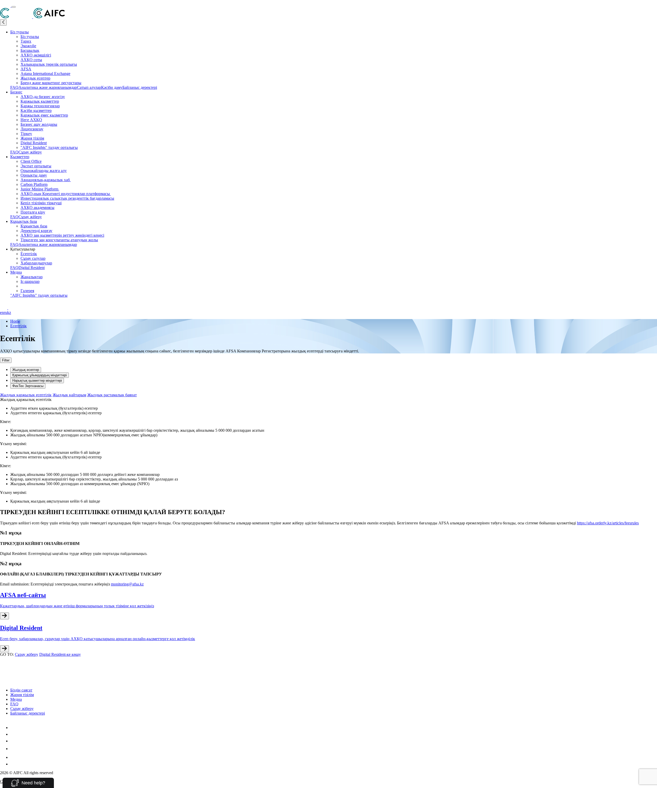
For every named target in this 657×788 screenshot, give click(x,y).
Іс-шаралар (30, 281)
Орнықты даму (34, 175)
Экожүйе (28, 46)
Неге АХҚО (31, 120)
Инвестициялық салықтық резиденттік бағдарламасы (67, 198)
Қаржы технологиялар (40, 106)
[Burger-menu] (14, 7)
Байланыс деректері (139, 87)
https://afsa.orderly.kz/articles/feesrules (608, 523)
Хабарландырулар (36, 263)
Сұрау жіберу (30, 152)
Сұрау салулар (33, 258)
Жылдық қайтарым (69, 395)
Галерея (27, 291)
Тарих (26, 41)
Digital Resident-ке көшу (60, 654)
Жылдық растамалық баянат (112, 395)
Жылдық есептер (35, 78)
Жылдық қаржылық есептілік (26, 395)
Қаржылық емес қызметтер (44, 115)
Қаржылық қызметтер (40, 101)
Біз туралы (19, 32)
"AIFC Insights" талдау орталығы (49, 147)
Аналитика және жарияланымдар (47, 87)
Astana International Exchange (45, 73)
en (2, 312)
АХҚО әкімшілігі (36, 55)
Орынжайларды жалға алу (44, 170)
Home (15, 321)
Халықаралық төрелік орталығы (49, 64)
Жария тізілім (32, 138)
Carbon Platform (34, 184)
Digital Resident (34, 143)
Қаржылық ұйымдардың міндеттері (39, 375)
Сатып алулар (89, 87)
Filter (5, 360)
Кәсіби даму (111, 87)
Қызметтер (19, 157)
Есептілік (29, 254)
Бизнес (16, 92)
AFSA (26, 69)
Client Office (31, 161)
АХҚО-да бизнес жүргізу (43, 96)
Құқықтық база (23, 221)
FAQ (14, 87)
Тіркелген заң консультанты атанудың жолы (59, 240)
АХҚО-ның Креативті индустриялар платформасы (66, 193)
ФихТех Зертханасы (27, 386)
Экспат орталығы (36, 166)
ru (5, 312)
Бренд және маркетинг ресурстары (51, 83)
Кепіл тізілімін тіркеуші (41, 203)
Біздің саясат (21, 690)
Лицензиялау (32, 129)
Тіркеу (26, 133)
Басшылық (30, 50)
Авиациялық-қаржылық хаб (46, 180)
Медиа (16, 272)
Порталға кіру (33, 212)
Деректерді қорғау (36, 230)
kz (9, 312)
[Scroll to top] (3, 662)
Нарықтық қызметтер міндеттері (37, 380)
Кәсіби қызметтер (36, 110)
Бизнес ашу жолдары (39, 124)
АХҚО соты (31, 59)
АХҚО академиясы (37, 207)
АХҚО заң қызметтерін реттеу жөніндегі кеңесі (62, 235)
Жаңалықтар (32, 277)
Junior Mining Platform (40, 189)
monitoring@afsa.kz (127, 584)
